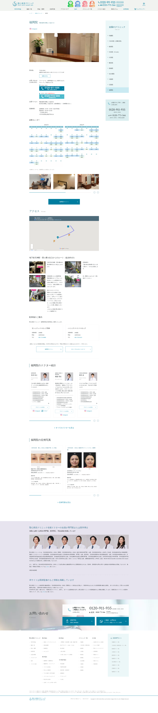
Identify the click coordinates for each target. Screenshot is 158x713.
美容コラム (114, 9)
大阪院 (81, 664)
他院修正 (62, 673)
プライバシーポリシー (75, 698)
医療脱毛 (46, 648)
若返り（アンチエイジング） (50, 642)
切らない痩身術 (47, 670)
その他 (61, 679)
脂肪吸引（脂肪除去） (49, 660)
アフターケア (65, 9)
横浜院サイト (115, 655)
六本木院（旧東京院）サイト (118, 645)
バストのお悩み (47, 667)
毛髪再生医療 (63, 667)
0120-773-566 (100, 612)
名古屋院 (82, 660)
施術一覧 (29, 9)
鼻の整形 (62, 648)
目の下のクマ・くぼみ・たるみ (67, 645)
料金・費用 (41, 9)
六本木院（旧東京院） (85, 645)
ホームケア (46, 651)
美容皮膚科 (46, 645)
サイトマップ (85, 698)
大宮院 (81, 651)
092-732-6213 (78, 337)
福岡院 (81, 670)
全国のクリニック (38, 13)
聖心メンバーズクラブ (98, 648)
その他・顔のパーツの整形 (66, 654)
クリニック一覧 (87, 9)
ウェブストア (96, 657)
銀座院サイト (115, 648)
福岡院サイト (115, 671)
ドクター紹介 (101, 9)
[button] (98, 192)
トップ (30, 13)
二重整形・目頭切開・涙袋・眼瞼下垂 (68, 642)
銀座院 (81, 648)
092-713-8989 (42, 337)
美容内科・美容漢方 (64, 670)
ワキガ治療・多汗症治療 (49, 673)
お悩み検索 (33, 654)
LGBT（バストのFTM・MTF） (50, 682)
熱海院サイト (115, 658)
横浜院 (81, 654)
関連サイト (95, 654)
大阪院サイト (115, 665)
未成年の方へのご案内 (98, 642)
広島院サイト (115, 668)
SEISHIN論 (17, 9)
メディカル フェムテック (49, 676)
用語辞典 (95, 664)
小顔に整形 (62, 651)
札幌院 (81, 642)
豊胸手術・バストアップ (49, 663)
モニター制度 (96, 645)
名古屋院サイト (115, 661)
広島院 (81, 667)
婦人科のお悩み (47, 679)
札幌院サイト (115, 642)
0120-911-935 (100, 608)
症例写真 (52, 9)
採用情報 (126, 9)
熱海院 (81, 657)
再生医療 (62, 663)
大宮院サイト (115, 652)
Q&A (75, 9)
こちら (47, 566)
